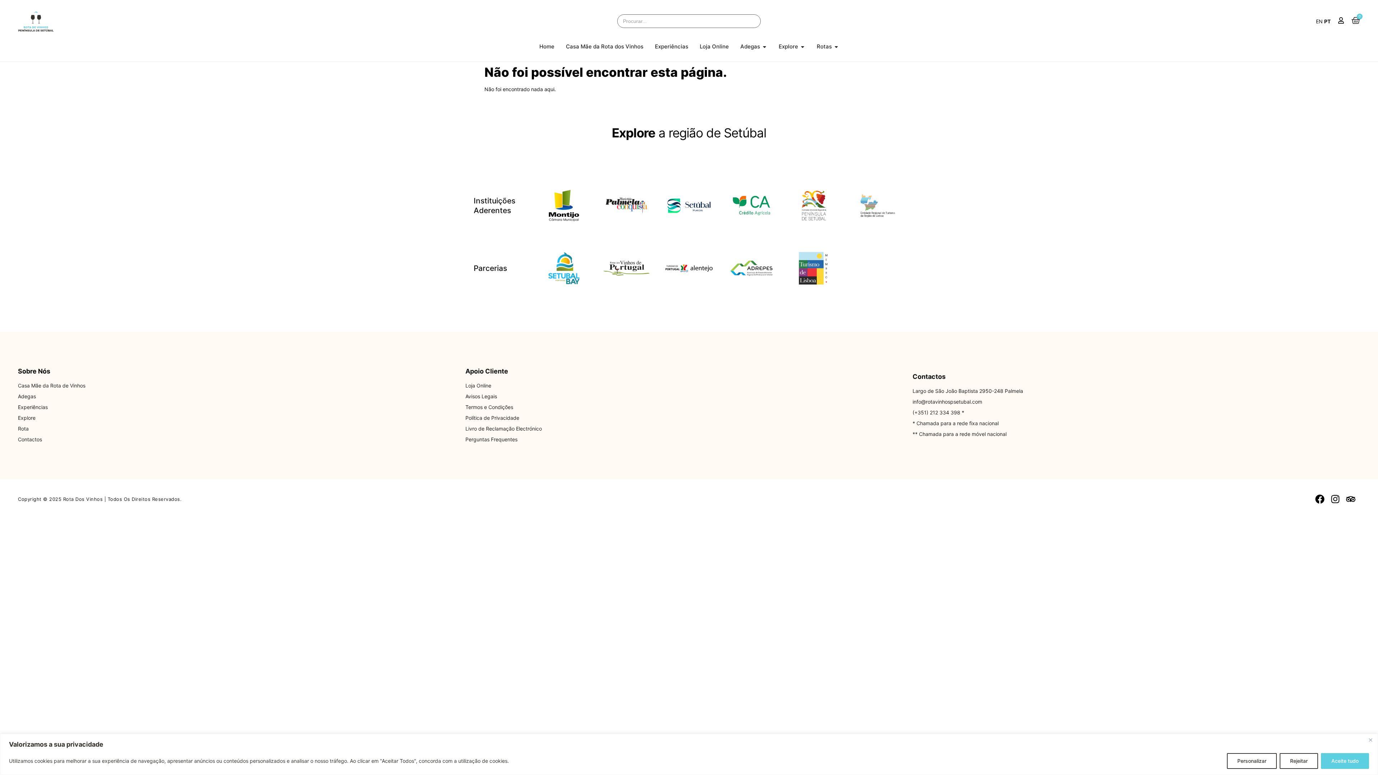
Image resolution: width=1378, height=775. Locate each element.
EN (1319, 21)
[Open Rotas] (836, 47)
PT (1327, 21)
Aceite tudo (1345, 761)
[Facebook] (1319, 499)
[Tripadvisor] (1350, 499)
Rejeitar (1299, 761)
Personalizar (1251, 761)
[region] (689, 754)
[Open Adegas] (764, 47)
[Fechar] (1370, 740)
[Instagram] (1335, 499)
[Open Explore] (802, 47)
